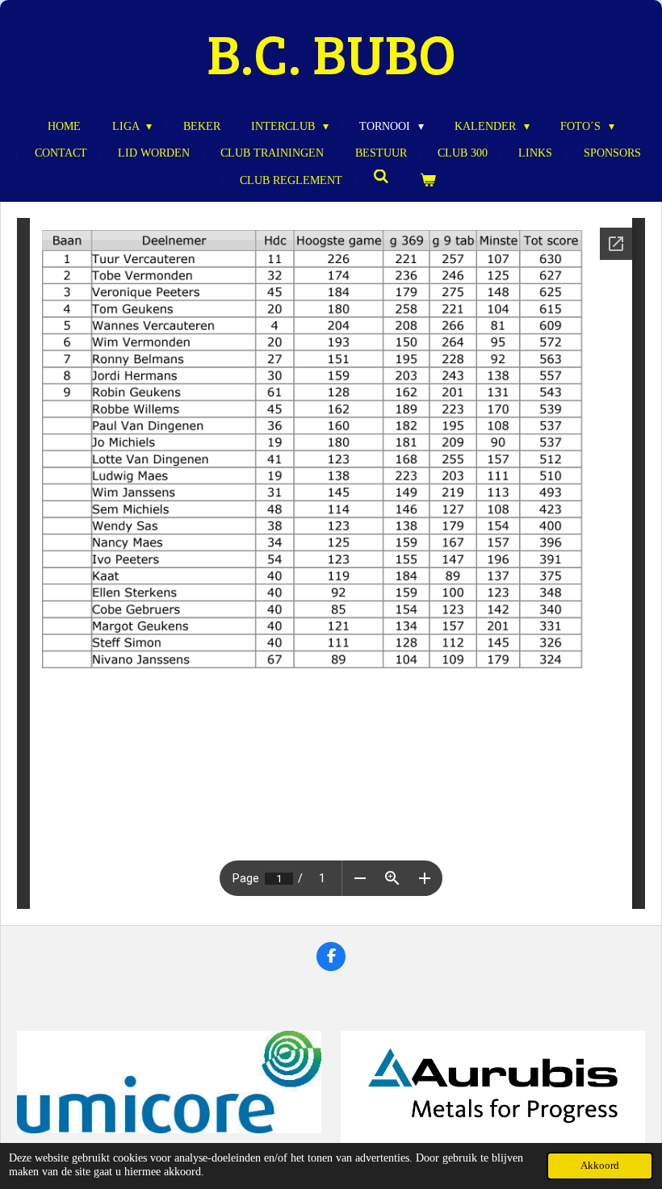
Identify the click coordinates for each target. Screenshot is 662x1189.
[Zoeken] (381, 177)
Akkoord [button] (599, 1165)
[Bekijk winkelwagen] (428, 180)
